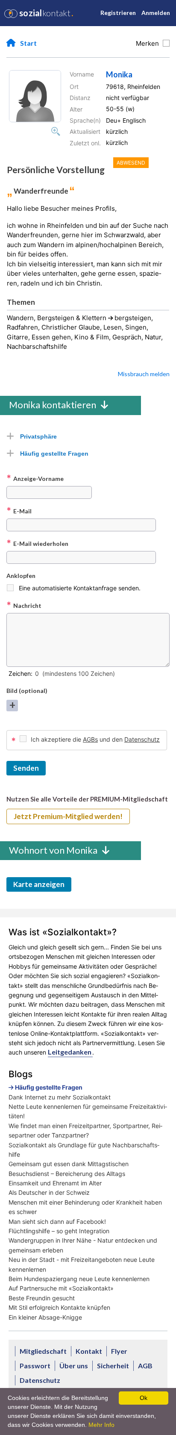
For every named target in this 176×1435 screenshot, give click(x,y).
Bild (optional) (26, 690)
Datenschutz (142, 739)
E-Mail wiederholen (37, 543)
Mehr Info (101, 1424)
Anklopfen (20, 575)
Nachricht (23, 605)
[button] (35, 96)
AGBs (90, 739)
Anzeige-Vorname (35, 478)
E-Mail (19, 510)
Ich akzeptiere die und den (95, 739)
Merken (149, 43)
